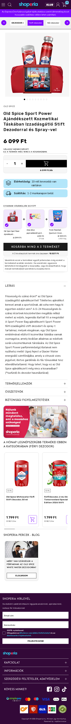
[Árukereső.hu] (62, 709)
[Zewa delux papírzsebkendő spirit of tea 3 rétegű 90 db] (35, 216)
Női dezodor (53, 23)
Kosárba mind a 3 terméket (35, 246)
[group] (21, 562)
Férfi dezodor (35, 23)
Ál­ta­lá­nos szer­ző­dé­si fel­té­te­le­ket (34, 633)
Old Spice (9, 106)
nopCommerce (60, 721)
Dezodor (17, 23)
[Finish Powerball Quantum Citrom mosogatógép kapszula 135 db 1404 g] (57, 216)
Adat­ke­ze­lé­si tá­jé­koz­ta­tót (19, 636)
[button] (3, 22)
